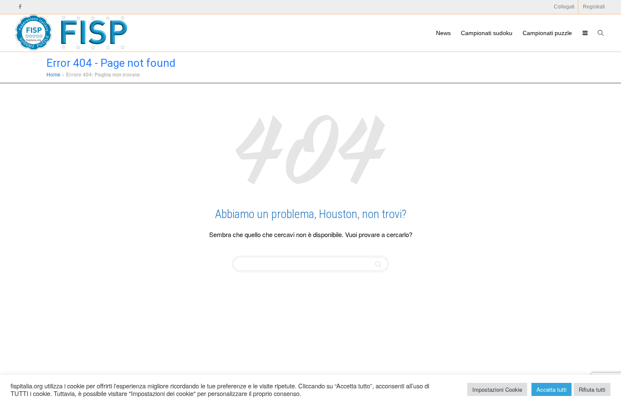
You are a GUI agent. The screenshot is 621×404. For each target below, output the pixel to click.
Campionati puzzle (547, 33)
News (443, 33)
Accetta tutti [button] (552, 389)
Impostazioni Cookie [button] (497, 389)
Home (53, 74)
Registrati (594, 7)
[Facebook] (20, 7)
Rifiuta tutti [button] (592, 389)
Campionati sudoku (486, 33)
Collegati (564, 7)
